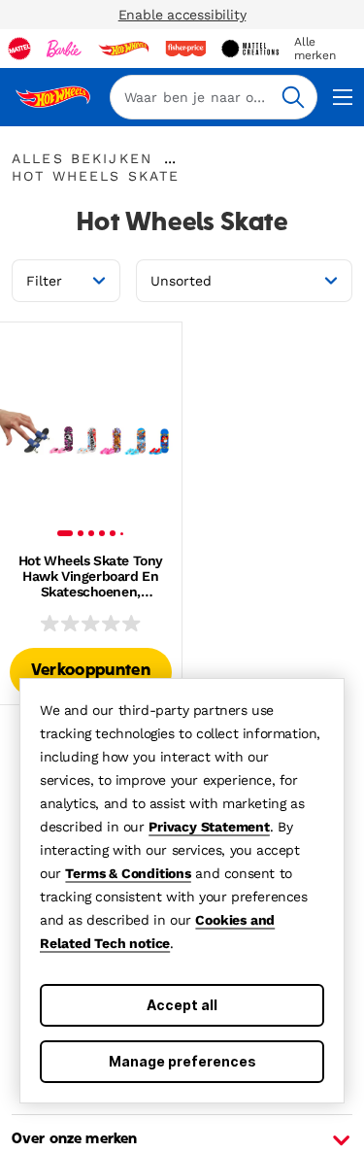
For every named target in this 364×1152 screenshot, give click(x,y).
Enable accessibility (182, 14)
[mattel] (19, 48)
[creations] (250, 48)
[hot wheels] (123, 48)
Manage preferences (182, 1061)
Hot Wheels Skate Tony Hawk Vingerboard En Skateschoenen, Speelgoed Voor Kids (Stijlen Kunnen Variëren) (90, 576)
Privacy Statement (209, 826)
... (170, 158)
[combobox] (213, 97)
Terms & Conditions (127, 873)
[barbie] (64, 48)
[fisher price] (185, 48)
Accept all (182, 1005)
